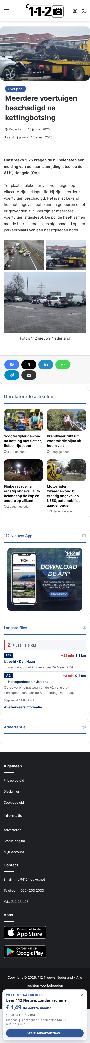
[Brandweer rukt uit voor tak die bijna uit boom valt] (66, 420)
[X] (29, 364)
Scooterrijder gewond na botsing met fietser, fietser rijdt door (23, 441)
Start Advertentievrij (45, 1033)
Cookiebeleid (14, 802)
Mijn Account (14, 852)
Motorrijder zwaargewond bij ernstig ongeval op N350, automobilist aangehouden (63, 495)
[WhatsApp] (63, 364)
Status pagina (14, 841)
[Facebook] (12, 364)
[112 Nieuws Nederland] (45, 11)
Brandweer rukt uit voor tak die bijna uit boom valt (64, 441)
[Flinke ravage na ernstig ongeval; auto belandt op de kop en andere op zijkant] (23, 470)
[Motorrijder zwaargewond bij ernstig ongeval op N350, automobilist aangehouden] (66, 470)
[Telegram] (12, 375)
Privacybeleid (14, 780)
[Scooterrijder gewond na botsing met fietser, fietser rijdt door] (23, 420)
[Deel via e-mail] (29, 375)
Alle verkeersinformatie (23, 707)
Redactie (15, 129)
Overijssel (15, 89)
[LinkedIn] (46, 364)
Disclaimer (12, 791)
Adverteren (13, 830)
